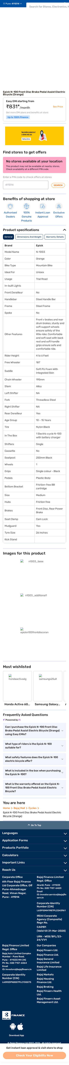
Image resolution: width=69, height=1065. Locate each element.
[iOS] (20, 1026)
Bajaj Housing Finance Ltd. (45, 980)
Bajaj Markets (45, 974)
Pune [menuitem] (8, 3)
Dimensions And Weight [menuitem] (29, 237)
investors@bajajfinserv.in (18, 969)
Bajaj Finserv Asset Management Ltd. (48, 1000)
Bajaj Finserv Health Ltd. (49, 992)
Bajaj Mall (19, 808)
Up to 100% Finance (18, 117)
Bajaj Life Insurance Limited (49, 968)
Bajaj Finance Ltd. (48, 954)
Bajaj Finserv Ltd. (47, 950)
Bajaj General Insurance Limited (48, 960)
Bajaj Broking (45, 986)
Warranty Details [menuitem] (55, 237)
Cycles (32, 808)
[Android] (13, 1026)
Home (6, 808)
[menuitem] (14, 3)
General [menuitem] (8, 237)
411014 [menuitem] (15, 3)
